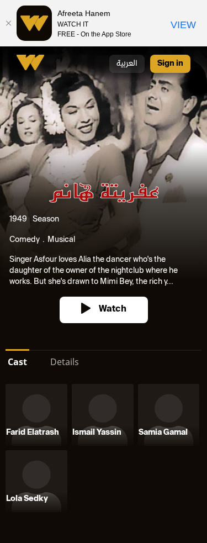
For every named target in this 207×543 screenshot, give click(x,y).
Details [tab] (64, 362)
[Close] (8, 23)
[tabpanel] (103, 450)
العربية (126, 63)
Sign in (170, 63)
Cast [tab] (17, 362)
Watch (112, 309)
